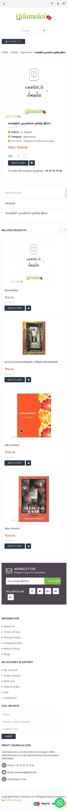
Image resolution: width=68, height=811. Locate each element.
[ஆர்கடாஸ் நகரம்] (34, 498)
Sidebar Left (14, 41)
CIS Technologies (13, 800)
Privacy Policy (12, 637)
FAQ (6, 692)
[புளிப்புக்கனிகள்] (34, 415)
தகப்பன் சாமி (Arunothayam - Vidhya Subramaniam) (31, 361)
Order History (12, 675)
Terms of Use (12, 631)
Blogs (7, 654)
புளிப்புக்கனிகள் (12, 444)
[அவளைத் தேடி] (34, 260)
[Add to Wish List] (28, 308)
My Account (11, 670)
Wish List (9, 681)
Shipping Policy (13, 643)
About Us (9, 626)
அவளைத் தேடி (11, 290)
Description (13, 192)
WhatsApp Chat (16, 779)
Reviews (10, 203)
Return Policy (12, 648)
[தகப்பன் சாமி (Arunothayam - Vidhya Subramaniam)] (34, 337)
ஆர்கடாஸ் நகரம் (12, 528)
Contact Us (10, 697)
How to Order (12, 686)
